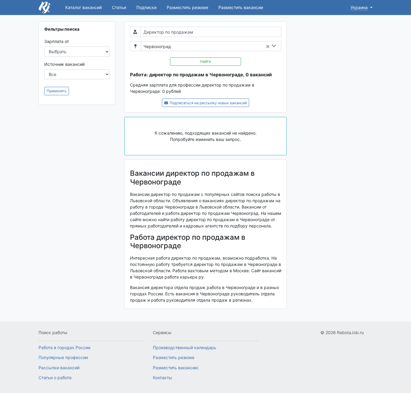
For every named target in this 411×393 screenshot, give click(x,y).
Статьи (119, 7)
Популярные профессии (63, 357)
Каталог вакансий (83, 7)
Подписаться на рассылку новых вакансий (208, 103)
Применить (56, 91)
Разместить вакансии (240, 7)
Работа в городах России (64, 347)
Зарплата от (56, 41)
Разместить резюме (187, 7)
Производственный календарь (184, 347)
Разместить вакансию (175, 367)
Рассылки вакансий (59, 367)
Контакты (162, 377)
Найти (205, 61)
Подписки (146, 7)
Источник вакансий (64, 64)
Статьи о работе (55, 377)
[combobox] (227, 46)
